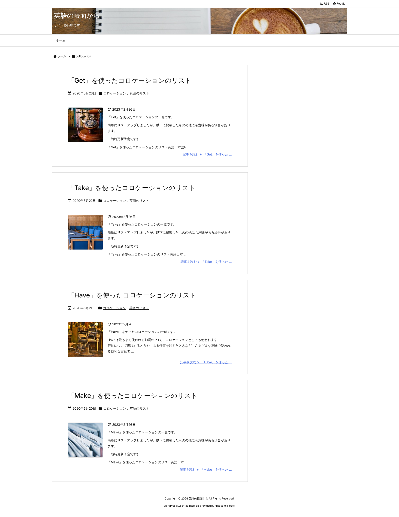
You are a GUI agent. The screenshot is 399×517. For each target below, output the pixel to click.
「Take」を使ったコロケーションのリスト (131, 188)
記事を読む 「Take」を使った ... (206, 262)
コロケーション (114, 93)
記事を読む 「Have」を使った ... (206, 362)
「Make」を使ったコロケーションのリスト (132, 396)
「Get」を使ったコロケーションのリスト (130, 80)
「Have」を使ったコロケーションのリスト (132, 295)
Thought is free (225, 505)
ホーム (61, 56)
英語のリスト (139, 93)
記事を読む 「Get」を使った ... (207, 154)
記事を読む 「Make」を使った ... (206, 469)
